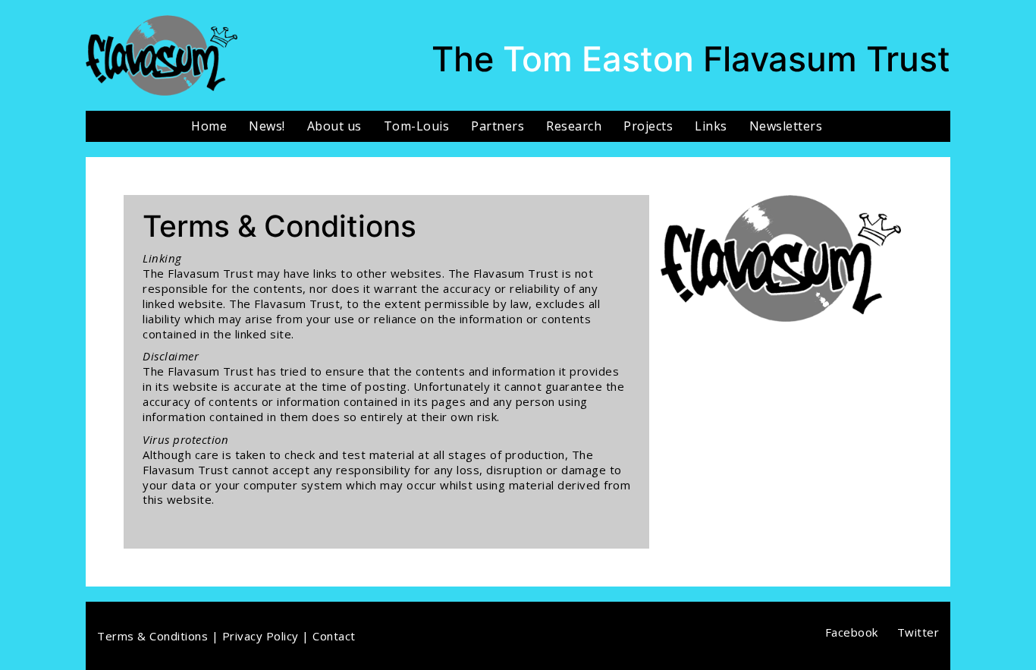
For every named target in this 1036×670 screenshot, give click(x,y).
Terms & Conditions (152, 635)
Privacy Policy (260, 635)
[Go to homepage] (161, 55)
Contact (334, 635)
